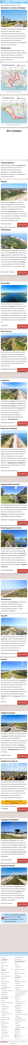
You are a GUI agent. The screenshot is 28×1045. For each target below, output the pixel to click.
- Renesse (17, 983)
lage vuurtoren (7, 847)
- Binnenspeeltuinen (6, 1013)
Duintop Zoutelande (8, 866)
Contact (17, 1038)
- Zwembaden (4, 1026)
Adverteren (18, 1032)
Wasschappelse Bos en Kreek (11, 528)
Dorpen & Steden (5, 1019)
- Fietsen (3, 1028)
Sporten (3, 1025)
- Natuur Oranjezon (20, 1001)
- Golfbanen (4, 1034)
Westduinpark (6, 230)
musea (19, 917)
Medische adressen (20, 969)
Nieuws (17, 975)
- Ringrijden (18, 959)
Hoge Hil (4, 659)
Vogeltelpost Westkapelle (10, 820)
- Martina (3, 974)
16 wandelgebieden (20, 165)
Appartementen (5, 972)
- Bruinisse (18, 987)
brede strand (14, 691)
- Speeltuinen (4, 1012)
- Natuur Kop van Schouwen (19, 995)
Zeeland (20, 408)
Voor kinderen (4, 966)
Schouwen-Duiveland (20, 981)
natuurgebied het (17, 852)
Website (6, 808)
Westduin (13, 403)
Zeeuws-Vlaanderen (20, 1020)
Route (16, 964)
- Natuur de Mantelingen (18, 1006)
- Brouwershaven (19, 985)
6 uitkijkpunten (14, 602)
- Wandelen (4, 1030)
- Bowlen (3, 1015)
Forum (16, 971)
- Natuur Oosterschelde (21, 991)
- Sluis (16, 1023)
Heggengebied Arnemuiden (10, 484)
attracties (7, 919)
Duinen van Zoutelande (9, 428)
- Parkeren (17, 966)
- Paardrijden (4, 1032)
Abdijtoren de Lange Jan (9, 761)
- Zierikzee (17, 989)
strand (2, 255)
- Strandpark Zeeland (6, 990)
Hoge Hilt (4, 616)
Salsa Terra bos (6, 331)
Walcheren (13, 306)
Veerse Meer (5, 283)
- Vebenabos (4, 992)
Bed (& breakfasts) (6, 976)
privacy (18, 1041)
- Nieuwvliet (18, 1021)
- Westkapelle (18, 1010)
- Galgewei (4, 985)
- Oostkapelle (18, 1003)
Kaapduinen (5, 380)
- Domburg (17, 1008)
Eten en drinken (5, 1036)
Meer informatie (22, 225)
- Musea (3, 1004)
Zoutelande (4, 356)
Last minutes (4, 996)
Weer (2, 967)
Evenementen (18, 957)
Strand (3, 1000)
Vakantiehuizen (5, 981)
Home (2, 957)
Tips (2, 964)
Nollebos (4, 181)
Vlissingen (12, 202)
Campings (3, 978)
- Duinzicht (4, 983)
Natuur (3, 1021)
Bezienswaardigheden (7, 1002)
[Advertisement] (14, 278)
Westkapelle (22, 553)
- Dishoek (17, 1016)
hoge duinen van (8, 405)
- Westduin (4, 994)
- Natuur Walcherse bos (21, 1014)
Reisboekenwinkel (19, 973)
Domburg (22, 680)
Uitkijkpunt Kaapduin (8, 713)
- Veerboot (17, 967)
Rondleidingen (5, 1023)
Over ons (17, 1033)
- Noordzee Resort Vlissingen (6, 988)
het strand (11, 209)
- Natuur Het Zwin (19, 1027)
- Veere (17, 1000)
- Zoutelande (18, 1012)
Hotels (2, 980)
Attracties (3, 1010)
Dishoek (13, 401)
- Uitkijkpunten (5, 1008)
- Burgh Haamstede (20, 993)
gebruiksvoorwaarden (12, 1041)
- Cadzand (17, 1025)
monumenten (14, 919)
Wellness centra (5, 1017)
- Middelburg (18, 1018)
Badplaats (3, 962)
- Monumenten (5, 1006)
